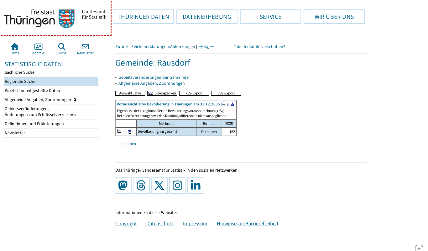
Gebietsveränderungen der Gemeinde (153, 77)
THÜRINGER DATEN (141, 17)
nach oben (127, 143)
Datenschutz (160, 223)
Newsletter (14, 133)
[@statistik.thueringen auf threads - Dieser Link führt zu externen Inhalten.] (142, 185)
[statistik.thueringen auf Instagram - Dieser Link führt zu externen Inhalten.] (179, 185)
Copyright (126, 223)
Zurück (121, 47)
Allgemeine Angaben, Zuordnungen (38, 100)
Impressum (195, 223)
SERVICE (260, 17)
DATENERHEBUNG (203, 17)
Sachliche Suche (19, 72)
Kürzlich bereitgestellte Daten (32, 90)
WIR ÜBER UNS (329, 17)
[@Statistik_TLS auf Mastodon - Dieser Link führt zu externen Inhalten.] (124, 185)
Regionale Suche (19, 81)
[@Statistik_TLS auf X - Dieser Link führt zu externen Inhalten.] (161, 185)
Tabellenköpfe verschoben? (259, 47)
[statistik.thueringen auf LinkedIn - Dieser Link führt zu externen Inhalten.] (197, 185)
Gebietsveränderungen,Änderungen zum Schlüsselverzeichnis (40, 112)
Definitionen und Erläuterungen (34, 124)
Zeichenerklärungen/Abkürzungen (163, 47)
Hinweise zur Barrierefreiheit (248, 223)
